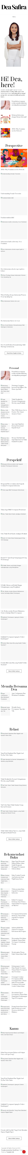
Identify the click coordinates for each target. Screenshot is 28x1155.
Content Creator (17, 90)
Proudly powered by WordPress (10, 1150)
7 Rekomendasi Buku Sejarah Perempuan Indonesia (18, 891)
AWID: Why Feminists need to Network (12, 170)
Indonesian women (6, 93)
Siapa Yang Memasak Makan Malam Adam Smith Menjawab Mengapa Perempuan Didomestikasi (18, 865)
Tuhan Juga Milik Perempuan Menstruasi (13, 510)
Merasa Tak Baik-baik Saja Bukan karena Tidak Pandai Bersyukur (19, 440)
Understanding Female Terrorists (11, 194)
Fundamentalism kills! (7, 218)
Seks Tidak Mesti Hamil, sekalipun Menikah (14, 534)
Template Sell (10, 1152)
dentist (8, 90)
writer (3, 90)
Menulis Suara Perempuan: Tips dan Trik (18, 709)
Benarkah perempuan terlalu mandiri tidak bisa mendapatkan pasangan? (19, 103)
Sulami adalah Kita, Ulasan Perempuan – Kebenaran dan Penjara (19, 929)
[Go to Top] (24, 1151)
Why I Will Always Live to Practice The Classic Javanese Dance (19, 412)
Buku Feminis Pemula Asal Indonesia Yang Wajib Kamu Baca (18, 877)
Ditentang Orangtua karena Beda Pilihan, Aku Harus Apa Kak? (19, 387)
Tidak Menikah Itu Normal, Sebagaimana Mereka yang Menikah (18, 401)
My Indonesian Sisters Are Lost (10, 321)
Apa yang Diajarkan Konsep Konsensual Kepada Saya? (18, 426)
